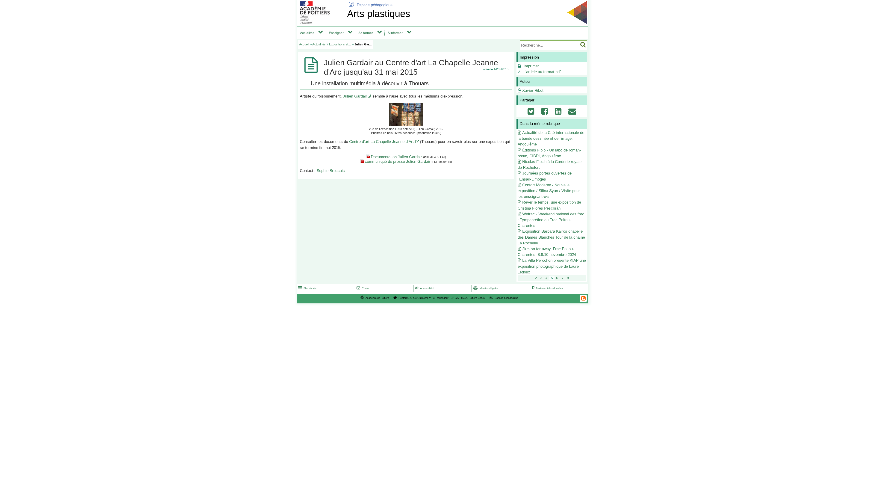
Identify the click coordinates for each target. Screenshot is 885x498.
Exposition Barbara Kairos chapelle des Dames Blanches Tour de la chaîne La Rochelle (551, 237)
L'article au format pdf (542, 72)
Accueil (304, 44)
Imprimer (531, 66)
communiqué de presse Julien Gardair (397, 161)
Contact (364, 288)
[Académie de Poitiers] (321, 22)
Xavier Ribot (532, 90)
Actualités (307, 33)
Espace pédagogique (370, 5)
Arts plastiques (378, 13)
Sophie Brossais (331, 171)
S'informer (395, 33)
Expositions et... (340, 44)
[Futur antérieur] (406, 125)
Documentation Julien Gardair (396, 157)
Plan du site (307, 288)
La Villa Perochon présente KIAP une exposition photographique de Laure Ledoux (552, 266)
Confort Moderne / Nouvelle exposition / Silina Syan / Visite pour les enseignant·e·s (549, 191)
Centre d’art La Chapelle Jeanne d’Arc (382, 141)
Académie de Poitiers (377, 297)
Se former (365, 33)
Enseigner (336, 33)
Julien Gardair (355, 96)
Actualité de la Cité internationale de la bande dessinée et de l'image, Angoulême (551, 138)
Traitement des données (547, 288)
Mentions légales (485, 288)
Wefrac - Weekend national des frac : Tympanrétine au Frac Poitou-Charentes (551, 220)
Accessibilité (424, 288)
